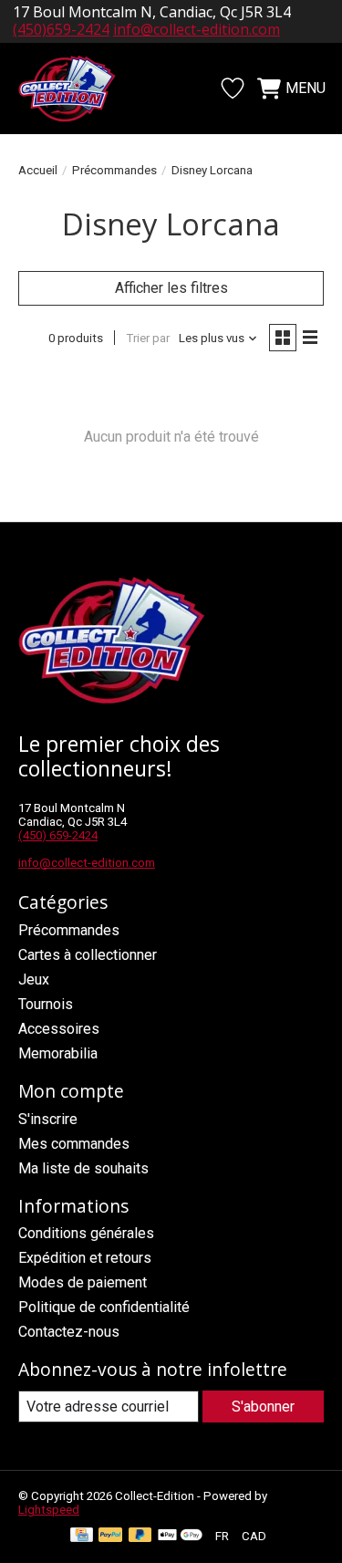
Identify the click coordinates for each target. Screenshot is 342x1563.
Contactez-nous (68, 1331)
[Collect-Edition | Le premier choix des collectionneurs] (76, 88)
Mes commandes (74, 1143)
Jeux (33, 979)
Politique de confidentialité (104, 1307)
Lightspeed (48, 1509)
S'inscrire (48, 1119)
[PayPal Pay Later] (140, 1536)
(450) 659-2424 (58, 835)
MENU (305, 88)
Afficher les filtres (171, 288)
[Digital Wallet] (180, 1536)
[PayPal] (110, 1536)
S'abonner (263, 1406)
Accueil (37, 170)
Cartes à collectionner (87, 955)
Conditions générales (86, 1233)
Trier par (148, 338)
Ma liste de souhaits (83, 1168)
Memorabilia (58, 1053)
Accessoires (58, 1028)
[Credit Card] (81, 1536)
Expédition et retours (84, 1257)
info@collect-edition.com (196, 29)
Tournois (45, 1004)
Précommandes (114, 170)
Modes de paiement (82, 1282)
